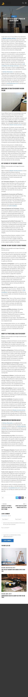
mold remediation (13, 205)
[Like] (2, 497)
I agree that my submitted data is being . (12, 535)
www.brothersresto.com (12, 83)
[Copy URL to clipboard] (25, 497)
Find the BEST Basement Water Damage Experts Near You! (13, 570)
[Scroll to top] (25, 694)
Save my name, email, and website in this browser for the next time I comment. (14, 523)
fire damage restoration (13, 65)
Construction (9, 567)
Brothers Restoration (8, 71)
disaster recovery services (9, 38)
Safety (14, 16)
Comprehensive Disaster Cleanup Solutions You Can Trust (13, 596)
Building (3, 567)
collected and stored (7, 536)
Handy (7, 594)
